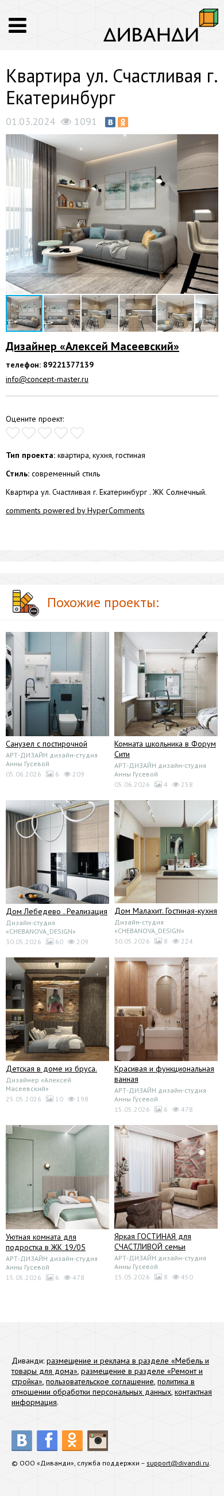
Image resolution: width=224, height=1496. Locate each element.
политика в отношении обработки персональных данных (103, 1386)
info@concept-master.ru (47, 379)
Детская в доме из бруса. (51, 1068)
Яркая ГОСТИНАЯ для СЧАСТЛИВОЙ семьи (152, 1241)
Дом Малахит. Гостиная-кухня (165, 911)
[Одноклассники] (123, 122)
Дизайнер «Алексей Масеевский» (92, 346)
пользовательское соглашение (100, 1381)
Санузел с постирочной (46, 743)
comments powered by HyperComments (75, 510)
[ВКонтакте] (110, 122)
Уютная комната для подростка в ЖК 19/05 (46, 1242)
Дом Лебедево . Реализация (56, 911)
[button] (208, 144)
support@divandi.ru (177, 1463)
